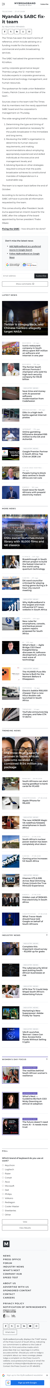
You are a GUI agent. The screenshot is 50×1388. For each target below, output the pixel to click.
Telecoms (7, 11)
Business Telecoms (13, 750)
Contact (9, 1294)
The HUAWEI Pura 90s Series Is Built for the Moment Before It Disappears (34, 675)
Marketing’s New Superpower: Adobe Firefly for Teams (32, 1013)
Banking (26, 778)
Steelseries (10, 1210)
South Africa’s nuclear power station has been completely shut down (34, 841)
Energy (26, 487)
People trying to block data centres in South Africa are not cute (34, 475)
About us (9, 1283)
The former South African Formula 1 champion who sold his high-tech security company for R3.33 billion (34, 373)
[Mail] (29, 31)
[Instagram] (36, 1326)
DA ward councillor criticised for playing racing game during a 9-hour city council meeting (35, 585)
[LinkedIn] (16, 31)
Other (8, 1214)
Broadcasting (29, 410)
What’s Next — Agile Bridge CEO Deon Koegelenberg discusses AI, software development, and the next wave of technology (34, 652)
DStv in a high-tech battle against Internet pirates (34, 415)
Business (26, 343)
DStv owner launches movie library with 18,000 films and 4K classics (24, 541)
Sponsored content (17, 1290)
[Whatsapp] (18, 1326)
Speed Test (10, 1277)
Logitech (9, 1169)
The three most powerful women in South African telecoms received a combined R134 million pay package (23, 760)
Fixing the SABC (10, 229)
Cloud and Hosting (32, 468)
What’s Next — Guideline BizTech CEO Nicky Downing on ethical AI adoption (34, 1100)
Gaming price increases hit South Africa (34, 859)
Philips (8, 1194)
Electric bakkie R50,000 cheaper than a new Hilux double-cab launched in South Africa (35, 695)
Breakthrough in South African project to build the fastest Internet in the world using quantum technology (34, 564)
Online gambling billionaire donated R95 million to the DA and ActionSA (34, 436)
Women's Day (29, 1068)
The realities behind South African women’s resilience (34, 1073)
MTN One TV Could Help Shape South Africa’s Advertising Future (35, 991)
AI (23, 642)
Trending (8, 321)
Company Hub (12, 1274)
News (7, 1256)
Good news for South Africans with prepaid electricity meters (33, 492)
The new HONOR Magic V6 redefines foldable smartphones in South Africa (34, 824)
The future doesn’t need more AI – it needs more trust (35, 1124)
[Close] (47, 1375)
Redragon (10, 1202)
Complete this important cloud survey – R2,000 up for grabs (34, 949)
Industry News (30, 388)
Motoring (27, 688)
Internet (26, 429)
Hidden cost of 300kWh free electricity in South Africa (34, 899)
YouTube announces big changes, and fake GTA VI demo (35, 714)
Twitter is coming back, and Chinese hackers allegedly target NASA (24, 328)
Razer (8, 1173)
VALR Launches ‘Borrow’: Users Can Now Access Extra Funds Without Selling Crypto (34, 1037)
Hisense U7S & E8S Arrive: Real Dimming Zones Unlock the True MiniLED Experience (34, 882)
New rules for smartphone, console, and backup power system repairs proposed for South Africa (33, 627)
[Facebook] (5, 1326)
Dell (7, 1190)
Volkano (9, 1198)
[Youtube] (30, 1326)
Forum (7, 1263)
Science (26, 557)
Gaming (26, 578)
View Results (25, 1228)
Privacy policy (13, 1303)
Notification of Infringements (24, 1307)
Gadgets (26, 618)
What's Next (11, 1270)
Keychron (10, 1165)
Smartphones (29, 798)
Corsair (8, 1177)
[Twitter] (10, 31)
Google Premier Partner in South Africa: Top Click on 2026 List (35, 454)
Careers (9, 1297)
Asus (7, 1182)
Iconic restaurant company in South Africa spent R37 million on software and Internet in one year (35, 350)
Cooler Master (12, 1206)
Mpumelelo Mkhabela (14, 26)
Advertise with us (16, 1287)
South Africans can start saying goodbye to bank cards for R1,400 (35, 783)
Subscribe (41, 276)
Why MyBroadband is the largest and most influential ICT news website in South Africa (34, 606)
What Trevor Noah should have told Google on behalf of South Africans (32, 920)
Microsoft (9, 1186)
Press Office (12, 1259)
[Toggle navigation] (3, 4)
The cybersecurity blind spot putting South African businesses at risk (34, 972)
